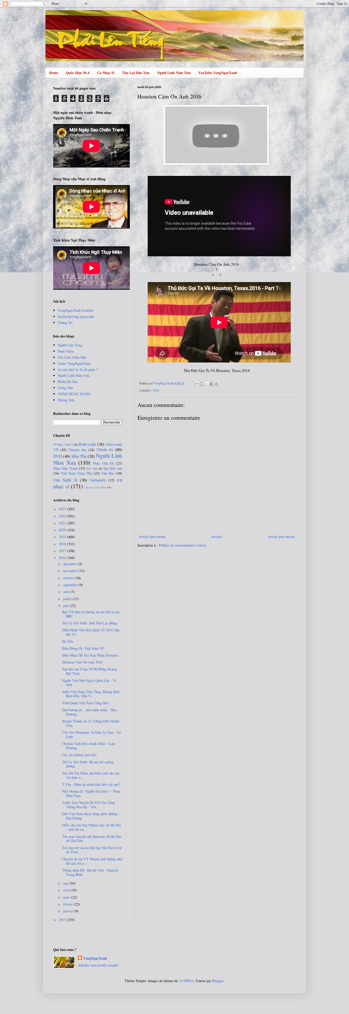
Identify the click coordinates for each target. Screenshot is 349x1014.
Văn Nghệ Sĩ (65, 480)
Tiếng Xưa (65, 387)
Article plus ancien (281, 536)
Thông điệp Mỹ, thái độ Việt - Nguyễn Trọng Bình (90, 872)
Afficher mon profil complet (98, 965)
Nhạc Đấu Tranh (65, 468)
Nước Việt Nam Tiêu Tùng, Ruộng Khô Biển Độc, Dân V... (91, 693)
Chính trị (105, 449)
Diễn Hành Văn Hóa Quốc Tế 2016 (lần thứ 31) (91, 632)
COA (156, 390)
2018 (63, 543)
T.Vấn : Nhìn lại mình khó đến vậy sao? (91, 784)
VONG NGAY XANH (74, 393)
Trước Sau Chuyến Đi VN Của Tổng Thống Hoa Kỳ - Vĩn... (88, 804)
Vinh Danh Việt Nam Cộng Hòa (85, 703)
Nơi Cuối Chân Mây (72, 357)
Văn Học (107, 473)
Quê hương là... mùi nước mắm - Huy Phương (89, 712)
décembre (70, 563)
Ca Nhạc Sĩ (105, 72)
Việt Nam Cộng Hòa (76, 473)
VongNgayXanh (95, 958)
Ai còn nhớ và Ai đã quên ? (78, 369)
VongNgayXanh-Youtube (76, 310)
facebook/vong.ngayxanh (76, 316)
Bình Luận (87, 444)
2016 (63, 557)
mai (66, 883)
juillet (68, 598)
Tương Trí (65, 322)
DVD (57, 456)
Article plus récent (152, 536)
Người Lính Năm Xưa (174, 72)
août (66, 591)
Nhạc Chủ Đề (103, 463)
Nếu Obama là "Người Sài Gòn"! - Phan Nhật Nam (91, 793)
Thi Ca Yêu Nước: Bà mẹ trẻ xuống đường (87, 764)
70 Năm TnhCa (63, 444)
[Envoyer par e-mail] (197, 384)
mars (67, 897)
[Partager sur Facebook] (211, 384)
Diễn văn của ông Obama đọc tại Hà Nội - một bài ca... (91, 827)
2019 (63, 536)
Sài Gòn (92, 468)
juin (66, 605)
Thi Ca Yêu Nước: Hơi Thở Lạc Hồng (89, 623)
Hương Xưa (66, 399)
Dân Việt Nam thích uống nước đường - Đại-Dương (91, 815)
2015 (63, 919)
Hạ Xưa (67, 641)
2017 (63, 550)
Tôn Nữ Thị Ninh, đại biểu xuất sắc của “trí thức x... (90, 775)
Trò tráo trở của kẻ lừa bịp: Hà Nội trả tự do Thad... (91, 849)
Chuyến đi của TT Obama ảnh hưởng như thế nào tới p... (92, 861)
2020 (63, 529)
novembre (70, 570)
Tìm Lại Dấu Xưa (135, 72)
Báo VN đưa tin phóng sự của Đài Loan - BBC (92, 614)
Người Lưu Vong (70, 345)
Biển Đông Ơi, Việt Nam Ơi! (83, 648)
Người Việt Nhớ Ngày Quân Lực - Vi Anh (89, 682)
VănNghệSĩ (97, 480)
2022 (63, 516)
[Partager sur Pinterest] (216, 384)
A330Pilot (186, 980)
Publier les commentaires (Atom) (183, 545)
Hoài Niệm (66, 351)
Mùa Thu (79, 456)
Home (53, 72)
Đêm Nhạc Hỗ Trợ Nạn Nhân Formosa (90, 655)
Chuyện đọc (77, 449)
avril (67, 890)
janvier (68, 911)
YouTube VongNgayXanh (217, 72)
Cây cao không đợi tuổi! (79, 754)
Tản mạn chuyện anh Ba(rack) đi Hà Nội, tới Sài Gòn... (92, 838)
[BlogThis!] (201, 384)
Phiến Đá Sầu (67, 381)
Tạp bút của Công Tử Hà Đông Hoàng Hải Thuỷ (89, 671)
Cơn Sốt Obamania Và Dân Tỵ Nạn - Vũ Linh (91, 734)
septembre (71, 584)
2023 (63, 508)
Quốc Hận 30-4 (77, 72)
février (68, 904)
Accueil (216, 536)
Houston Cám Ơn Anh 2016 (82, 662)
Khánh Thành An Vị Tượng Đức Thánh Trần (90, 723)
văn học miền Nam (95, 487)
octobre (69, 577)
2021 (63, 523)
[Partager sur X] (206, 384)
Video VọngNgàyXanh (74, 363)
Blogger (217, 980)
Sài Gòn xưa (112, 468)
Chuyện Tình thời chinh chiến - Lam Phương (88, 745)
